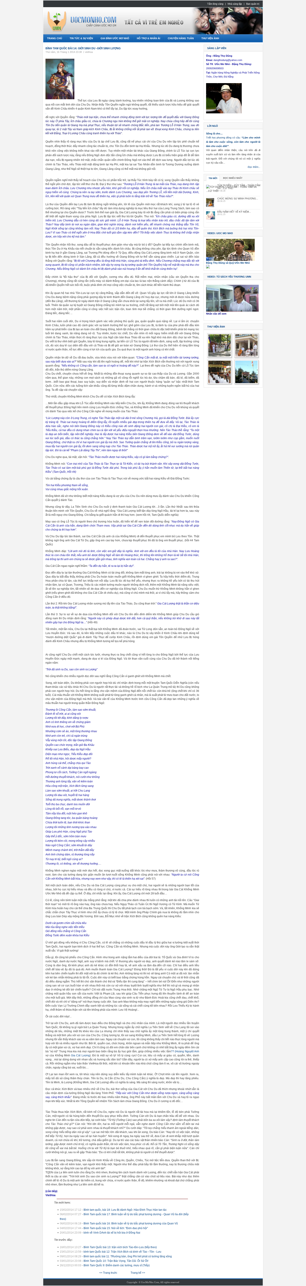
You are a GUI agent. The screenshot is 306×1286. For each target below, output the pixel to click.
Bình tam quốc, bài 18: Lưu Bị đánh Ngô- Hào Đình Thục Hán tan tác (125, 1209)
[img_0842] (219, 382)
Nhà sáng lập (235, 3)
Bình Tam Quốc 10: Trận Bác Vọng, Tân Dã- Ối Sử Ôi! (116, 1260)
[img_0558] (246, 355)
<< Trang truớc (108, 1272)
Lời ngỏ (212, 126)
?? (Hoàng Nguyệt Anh (185, 1051)
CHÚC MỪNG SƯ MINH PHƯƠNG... (237, 198)
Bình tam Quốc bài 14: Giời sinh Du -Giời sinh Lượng (83, 48)
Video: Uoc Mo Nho (220, 233)
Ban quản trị (252, 3)
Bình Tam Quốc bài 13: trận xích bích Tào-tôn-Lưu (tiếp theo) (120, 1247)
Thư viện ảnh (216, 326)
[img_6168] (219, 355)
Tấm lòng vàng (215, 3)
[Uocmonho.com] (106, 19)
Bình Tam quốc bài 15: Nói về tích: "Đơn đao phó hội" (116, 1228)
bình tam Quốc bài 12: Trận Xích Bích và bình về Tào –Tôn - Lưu (122, 1251)
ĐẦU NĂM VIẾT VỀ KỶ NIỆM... (234, 211)
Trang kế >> (138, 1272)
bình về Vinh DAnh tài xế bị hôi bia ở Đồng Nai (112, 1232)
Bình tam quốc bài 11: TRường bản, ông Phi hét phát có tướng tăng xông (128, 1256)
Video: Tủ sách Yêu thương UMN (229, 276)
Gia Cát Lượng (80, 1055)
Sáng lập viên (216, 48)
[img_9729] (246, 382)
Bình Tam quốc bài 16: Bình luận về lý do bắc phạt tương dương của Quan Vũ (131, 1223)
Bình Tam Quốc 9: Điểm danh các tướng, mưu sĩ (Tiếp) (117, 1265)
